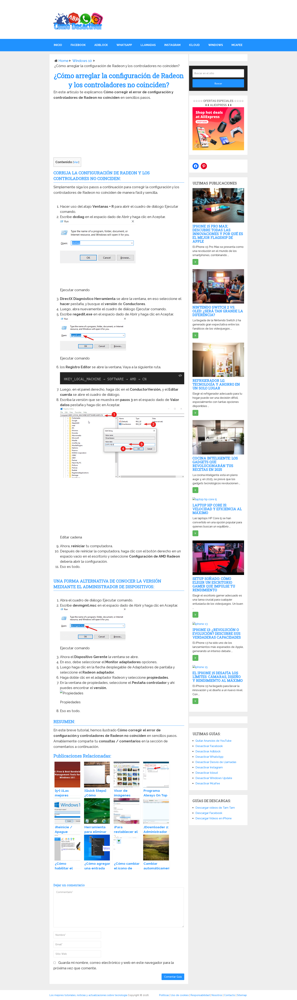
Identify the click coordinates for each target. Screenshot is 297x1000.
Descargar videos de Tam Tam (215, 807)
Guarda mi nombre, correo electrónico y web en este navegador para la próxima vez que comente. (113, 965)
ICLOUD (194, 45)
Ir (195, 262)
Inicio (58, 45)
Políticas (164, 995)
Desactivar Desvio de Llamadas (215, 762)
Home (63, 61)
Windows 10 (82, 61)
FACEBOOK (78, 45)
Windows (215, 45)
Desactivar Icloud (206, 772)
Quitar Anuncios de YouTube (213, 740)
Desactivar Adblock (208, 751)
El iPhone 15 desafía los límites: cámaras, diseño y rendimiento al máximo (217, 677)
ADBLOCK (101, 45)
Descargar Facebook (208, 813)
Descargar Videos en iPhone (213, 818)
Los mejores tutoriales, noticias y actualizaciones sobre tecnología (88, 995)
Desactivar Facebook (209, 746)
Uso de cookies (180, 995)
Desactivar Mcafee (207, 783)
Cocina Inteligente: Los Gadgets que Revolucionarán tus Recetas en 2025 (215, 464)
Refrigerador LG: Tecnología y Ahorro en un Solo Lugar (216, 384)
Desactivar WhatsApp (209, 756)
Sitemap (242, 995)
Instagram (172, 45)
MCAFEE (237, 45)
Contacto (229, 995)
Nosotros (217, 995)
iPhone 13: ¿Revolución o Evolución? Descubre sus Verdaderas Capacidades (216, 633)
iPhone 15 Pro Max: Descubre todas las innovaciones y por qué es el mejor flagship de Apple (217, 234)
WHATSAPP (124, 45)
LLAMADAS (148, 45)
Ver (76, 162)
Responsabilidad (200, 995)
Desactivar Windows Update (213, 778)
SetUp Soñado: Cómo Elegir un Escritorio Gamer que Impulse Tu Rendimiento (213, 584)
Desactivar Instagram (209, 767)
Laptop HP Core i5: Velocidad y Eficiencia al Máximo (217, 509)
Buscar (218, 83)
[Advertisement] (118, 129)
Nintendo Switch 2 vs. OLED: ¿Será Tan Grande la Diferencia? (217, 311)
